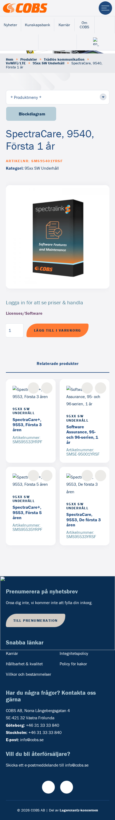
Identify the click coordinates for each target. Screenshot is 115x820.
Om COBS (84, 24)
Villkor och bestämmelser (28, 674)
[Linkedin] (66, 787)
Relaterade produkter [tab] (58, 363)
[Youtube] (48, 787)
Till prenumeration (35, 620)
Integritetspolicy (74, 653)
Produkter (28, 59)
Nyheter (10, 24)
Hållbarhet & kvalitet (24, 663)
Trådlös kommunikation (64, 59)
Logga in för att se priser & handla (44, 302)
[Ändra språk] (96, 41)
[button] (46, 388)
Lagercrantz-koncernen (79, 810)
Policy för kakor (73, 663)
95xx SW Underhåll (48, 63)
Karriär (64, 24)
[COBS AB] (25, 8)
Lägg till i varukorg (57, 330)
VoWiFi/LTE (16, 63)
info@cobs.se (32, 739)
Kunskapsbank (37, 24)
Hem (9, 59)
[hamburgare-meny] (105, 8)
